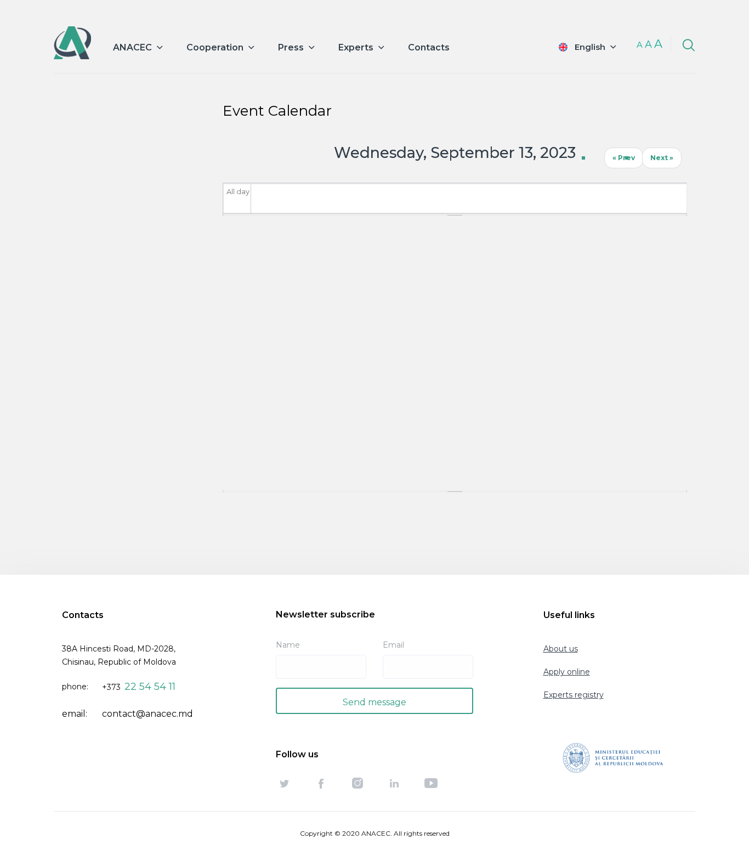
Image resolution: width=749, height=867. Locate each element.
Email (393, 645)
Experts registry (573, 695)
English (590, 47)
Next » (661, 158)
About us (560, 649)
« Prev (623, 158)
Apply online (566, 672)
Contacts (429, 47)
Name (288, 645)
